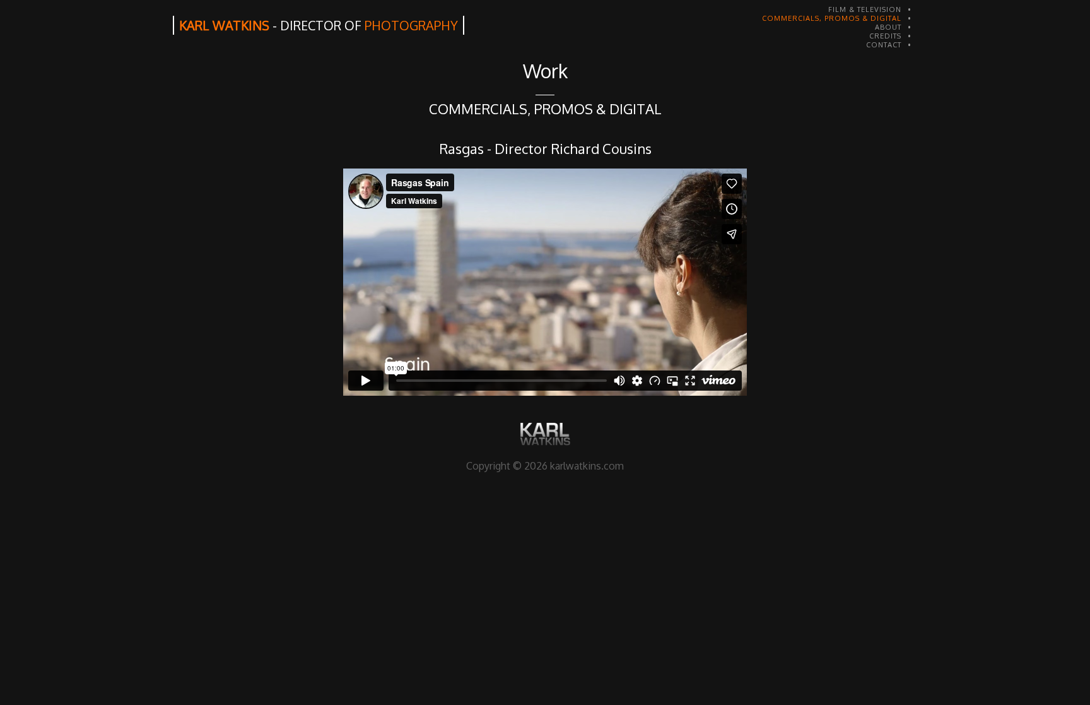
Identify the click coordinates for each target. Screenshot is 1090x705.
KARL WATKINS (318, 25)
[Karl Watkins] (545, 434)
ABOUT (888, 27)
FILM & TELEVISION (864, 9)
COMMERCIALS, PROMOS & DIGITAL (831, 18)
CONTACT (883, 44)
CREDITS (885, 36)
